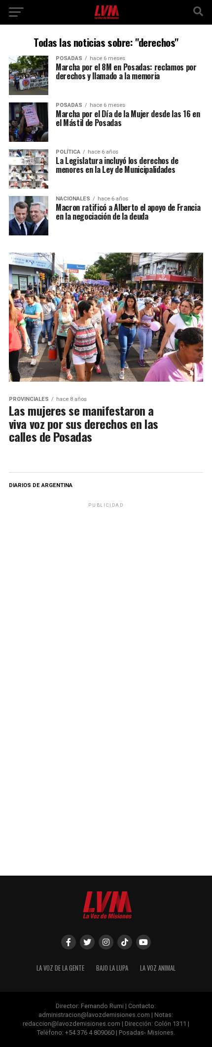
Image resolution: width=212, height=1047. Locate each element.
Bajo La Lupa (112, 968)
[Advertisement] (106, 571)
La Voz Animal (158, 968)
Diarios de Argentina (40, 485)
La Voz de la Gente (60, 968)
